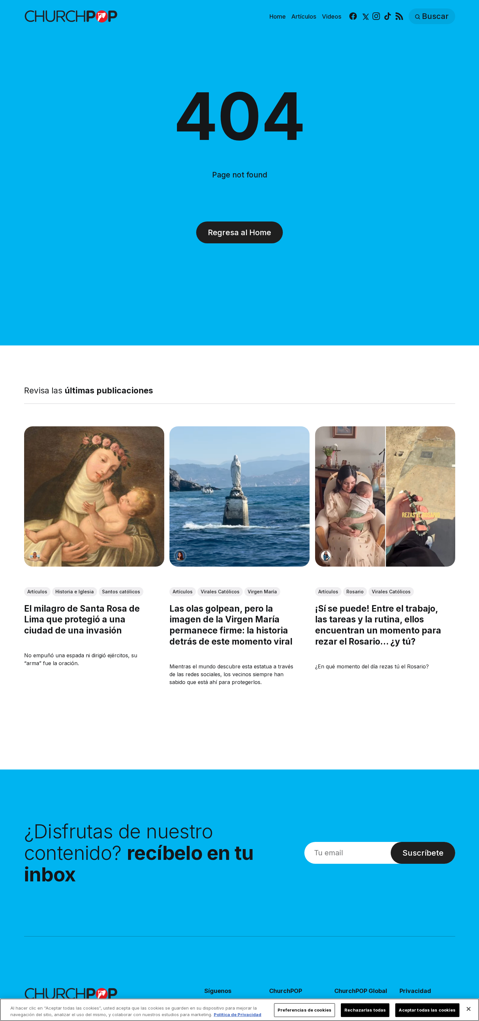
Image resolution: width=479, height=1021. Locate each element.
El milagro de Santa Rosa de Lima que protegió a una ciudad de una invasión (82, 619)
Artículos (303, 16)
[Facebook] (353, 16)
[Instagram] (376, 16)
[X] (365, 16)
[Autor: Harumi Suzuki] (325, 556)
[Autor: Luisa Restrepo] (35, 556)
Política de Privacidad (237, 1014)
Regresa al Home (239, 232)
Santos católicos (121, 591)
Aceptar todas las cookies (427, 1010)
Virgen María (262, 591)
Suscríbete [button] (422, 853)
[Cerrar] (468, 1009)
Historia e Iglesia (74, 591)
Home (277, 16)
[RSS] (399, 16)
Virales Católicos (220, 591)
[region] (239, 1009)
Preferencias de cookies (304, 1010)
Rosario (354, 591)
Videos (331, 16)
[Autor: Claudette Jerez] (180, 556)
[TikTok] (387, 16)
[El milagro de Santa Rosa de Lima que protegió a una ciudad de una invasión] (94, 496)
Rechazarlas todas (365, 1010)
